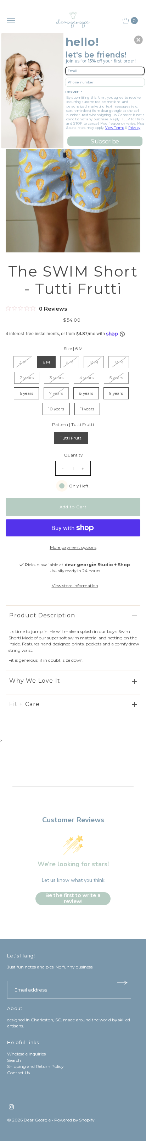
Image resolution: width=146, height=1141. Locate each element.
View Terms (114, 127)
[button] (138, 40)
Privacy (134, 127)
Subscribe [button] (105, 141)
